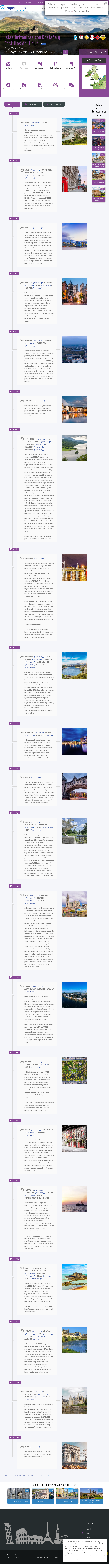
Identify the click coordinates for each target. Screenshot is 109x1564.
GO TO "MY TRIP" (40, 2)
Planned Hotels (33, 104)
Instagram (88, 1533)
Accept (98, 1558)
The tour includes (55, 104)
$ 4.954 (98, 52)
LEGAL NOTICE (59, 1557)
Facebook (88, 1529)
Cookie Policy (99, 1553)
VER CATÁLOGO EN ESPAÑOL (25, 2)
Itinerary (14, 104)
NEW (42, 8)
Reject (71, 1558)
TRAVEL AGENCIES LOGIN (43, 1557)
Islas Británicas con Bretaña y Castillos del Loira (32, 40)
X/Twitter (88, 1537)
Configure (85, 1558)
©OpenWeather (48, 1475)
